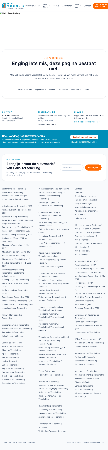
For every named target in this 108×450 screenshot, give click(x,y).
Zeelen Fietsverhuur (46, 371)
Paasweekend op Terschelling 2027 (17, 227)
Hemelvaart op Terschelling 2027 (16, 255)
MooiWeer (42, 427)
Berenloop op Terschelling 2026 (15, 297)
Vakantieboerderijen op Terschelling (53, 189)
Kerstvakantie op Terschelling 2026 (17, 301)
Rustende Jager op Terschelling (52, 413)
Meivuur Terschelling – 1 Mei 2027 (89, 269)
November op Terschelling (13, 379)
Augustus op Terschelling (13, 368)
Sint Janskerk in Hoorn (84, 364)
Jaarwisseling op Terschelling (14, 308)
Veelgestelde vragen (83, 203)
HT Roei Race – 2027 (84, 283)
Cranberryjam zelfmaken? (86, 236)
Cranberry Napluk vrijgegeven (88, 232)
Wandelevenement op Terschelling (89, 375)
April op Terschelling (10, 354)
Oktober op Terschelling (12, 376)
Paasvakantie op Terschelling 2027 (17, 234)
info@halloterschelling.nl (12, 118)
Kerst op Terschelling (84, 389)
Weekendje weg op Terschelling (15, 325)
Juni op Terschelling (10, 361)
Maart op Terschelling (11, 350)
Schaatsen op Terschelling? (86, 360)
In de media (80, 214)
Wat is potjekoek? (82, 240)
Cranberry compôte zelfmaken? (88, 243)
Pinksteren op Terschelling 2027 (16, 259)
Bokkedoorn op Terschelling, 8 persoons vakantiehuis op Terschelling (51, 195)
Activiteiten (67, 6)
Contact (87, 6)
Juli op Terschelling (10, 365)
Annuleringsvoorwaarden (85, 196)
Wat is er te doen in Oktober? (87, 229)
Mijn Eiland (45, 5)
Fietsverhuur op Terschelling (50, 375)
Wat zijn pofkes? (82, 247)
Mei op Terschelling (10, 357)
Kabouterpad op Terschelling (87, 353)
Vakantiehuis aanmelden (85, 207)
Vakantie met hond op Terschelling (17, 328)
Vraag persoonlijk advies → (84, 142)
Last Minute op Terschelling (14, 189)
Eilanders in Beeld (82, 382)
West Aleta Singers (83, 304)
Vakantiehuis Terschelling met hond (53, 337)
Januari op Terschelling (12, 343)
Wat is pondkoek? (82, 251)
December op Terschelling (13, 383)
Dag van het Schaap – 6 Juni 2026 (90, 293)
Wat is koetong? (82, 254)
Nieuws (56, 6)
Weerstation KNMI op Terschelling (89, 343)
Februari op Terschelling (12, 346)
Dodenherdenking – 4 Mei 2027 (88, 272)
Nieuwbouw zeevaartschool (87, 378)
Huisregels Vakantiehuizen (86, 200)
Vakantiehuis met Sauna (12, 336)
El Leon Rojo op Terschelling (50, 409)
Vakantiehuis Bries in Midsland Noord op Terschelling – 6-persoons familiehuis (53, 283)
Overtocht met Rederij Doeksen (15, 199)
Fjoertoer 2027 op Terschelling (15, 216)
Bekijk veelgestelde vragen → (87, 122)
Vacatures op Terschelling (86, 371)
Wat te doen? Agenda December (52, 431)
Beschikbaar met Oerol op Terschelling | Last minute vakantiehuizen (13, 273)
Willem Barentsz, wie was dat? (88, 339)
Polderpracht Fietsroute (85, 357)
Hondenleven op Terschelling (87, 332)
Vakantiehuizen (32, 6)
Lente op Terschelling (84, 386)
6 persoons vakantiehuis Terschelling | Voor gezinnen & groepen (51, 327)
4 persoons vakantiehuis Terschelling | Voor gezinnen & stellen (51, 317)
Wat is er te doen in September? (88, 225)
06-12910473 (52, 124)
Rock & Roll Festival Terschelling (88, 297)
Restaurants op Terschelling (50, 406)
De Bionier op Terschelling (49, 392)
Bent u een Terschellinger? (86, 322)
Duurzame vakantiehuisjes (86, 346)
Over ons (77, 5)
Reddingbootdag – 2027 (85, 265)
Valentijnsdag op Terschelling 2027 (17, 206)
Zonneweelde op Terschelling (51, 417)
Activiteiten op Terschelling (50, 424)
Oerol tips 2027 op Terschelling (15, 280)
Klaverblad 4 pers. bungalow (50, 266)
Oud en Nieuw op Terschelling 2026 (17, 304)
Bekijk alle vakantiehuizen (84, 137)
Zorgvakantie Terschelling (13, 332)
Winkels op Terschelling (48, 381)
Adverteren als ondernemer (86, 211)
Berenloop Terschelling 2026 (87, 308)
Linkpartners (80, 218)
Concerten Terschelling (85, 301)
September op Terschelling (13, 372)
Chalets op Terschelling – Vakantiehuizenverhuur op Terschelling (49, 215)
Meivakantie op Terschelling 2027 (16, 252)
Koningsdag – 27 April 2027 (86, 261)
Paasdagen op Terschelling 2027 (16, 231)
